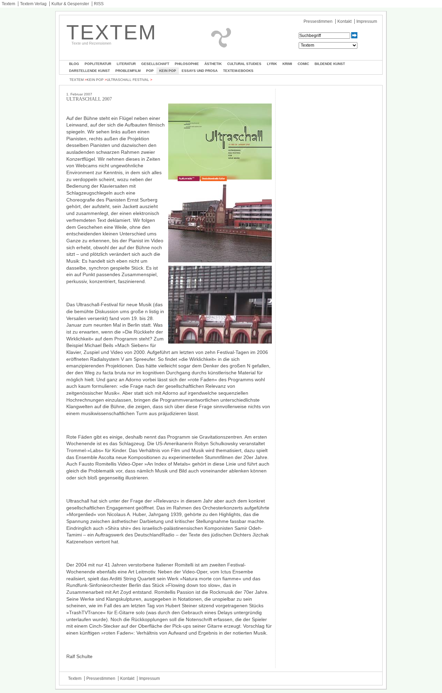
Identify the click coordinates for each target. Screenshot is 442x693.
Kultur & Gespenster (70, 3)
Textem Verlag (33, 3)
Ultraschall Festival (128, 80)
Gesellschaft (155, 64)
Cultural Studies (244, 64)
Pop (150, 71)
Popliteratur (98, 64)
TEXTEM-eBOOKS (238, 71)
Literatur (126, 64)
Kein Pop (167, 71)
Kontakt (344, 21)
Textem (8, 3)
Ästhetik (213, 64)
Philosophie (187, 64)
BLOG (74, 64)
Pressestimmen (318, 21)
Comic (303, 64)
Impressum (366, 21)
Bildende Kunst (330, 64)
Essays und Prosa (200, 71)
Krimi (287, 64)
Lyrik (272, 64)
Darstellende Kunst (89, 71)
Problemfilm (128, 71)
